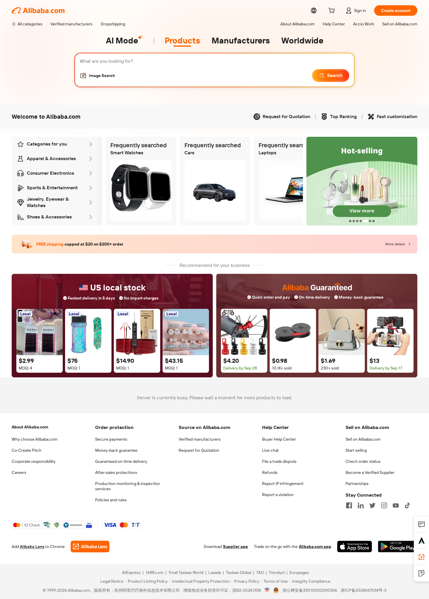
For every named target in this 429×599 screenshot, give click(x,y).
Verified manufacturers (200, 439)
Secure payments (111, 439)
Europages (299, 572)
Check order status (363, 461)
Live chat (270, 450)
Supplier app (235, 546)
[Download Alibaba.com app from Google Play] (397, 546)
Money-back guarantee (116, 450)
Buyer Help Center (279, 439)
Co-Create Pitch (26, 450)
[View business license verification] (267, 590)
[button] (97, 75)
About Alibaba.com (30, 427)
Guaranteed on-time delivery (121, 461)
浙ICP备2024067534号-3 (363, 590)
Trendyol (277, 572)
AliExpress (131, 572)
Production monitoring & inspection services (127, 486)
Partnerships (357, 483)
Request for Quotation (199, 450)
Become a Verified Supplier (370, 472)
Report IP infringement (283, 483)
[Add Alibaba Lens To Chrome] (90, 546)
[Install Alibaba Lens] (421, 557)
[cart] (332, 11)
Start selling (356, 450)
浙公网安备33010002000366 (309, 590)
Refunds (270, 472)
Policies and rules (111, 500)
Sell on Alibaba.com (363, 439)
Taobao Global (238, 572)
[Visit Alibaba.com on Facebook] (349, 505)
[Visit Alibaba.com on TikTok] (407, 505)
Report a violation (278, 494)
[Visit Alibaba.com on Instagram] (384, 505)
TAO (260, 572)
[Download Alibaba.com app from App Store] (354, 546)
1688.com (154, 572)
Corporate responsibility (33, 461)
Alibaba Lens (32, 546)
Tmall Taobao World (185, 572)
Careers (19, 472)
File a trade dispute (279, 461)
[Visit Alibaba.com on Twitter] (372, 505)
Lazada (214, 572)
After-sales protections (116, 472)
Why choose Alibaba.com (34, 439)
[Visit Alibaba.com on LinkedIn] (360, 505)
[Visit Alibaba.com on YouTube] (395, 505)
